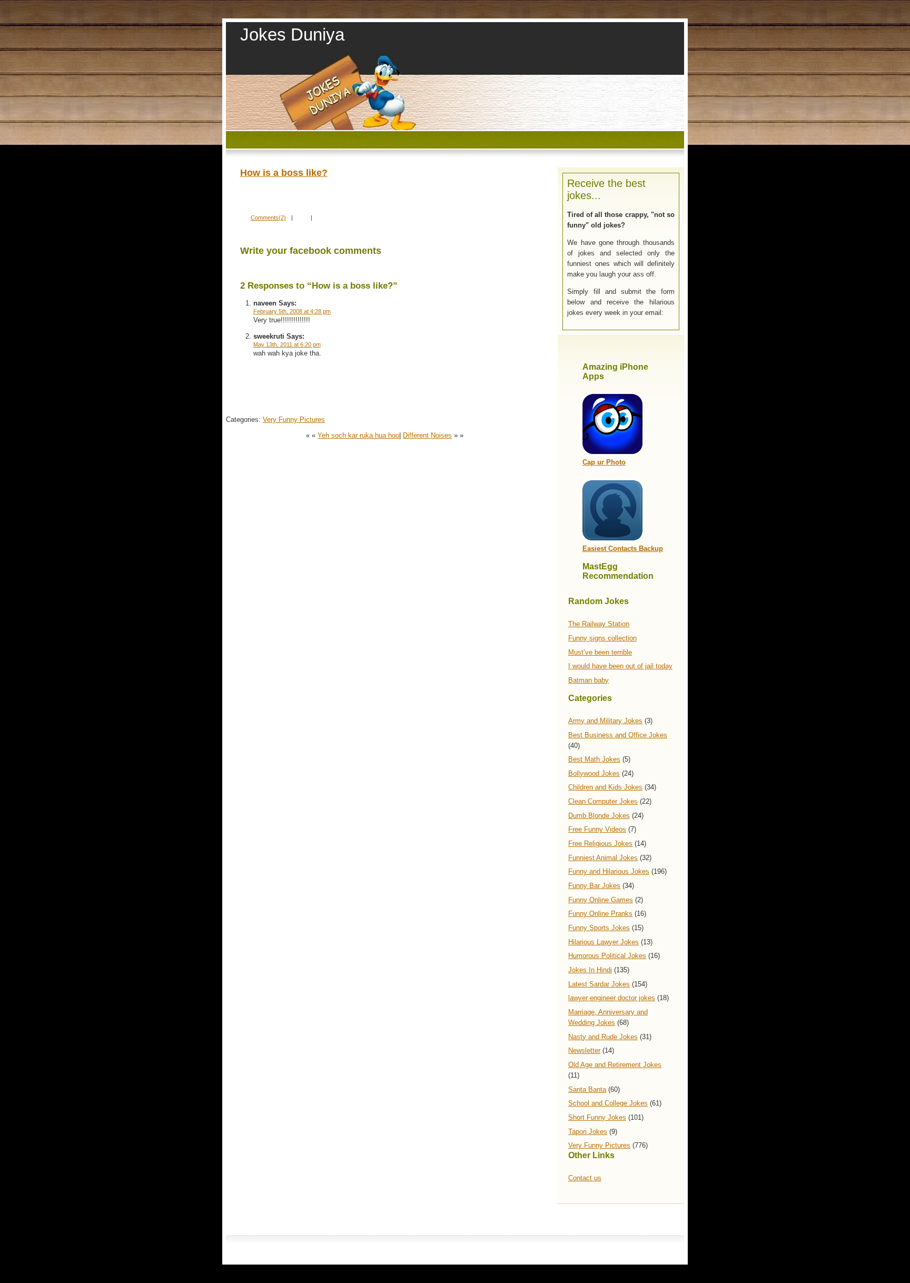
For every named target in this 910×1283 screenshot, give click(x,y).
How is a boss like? (284, 172)
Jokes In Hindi (590, 970)
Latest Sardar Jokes (599, 984)
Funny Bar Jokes (594, 886)
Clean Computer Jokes (603, 801)
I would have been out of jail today (620, 666)
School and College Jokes (608, 1103)
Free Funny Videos (597, 829)
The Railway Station (598, 624)
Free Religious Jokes (600, 843)
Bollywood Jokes (594, 773)
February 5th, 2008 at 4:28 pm (292, 311)
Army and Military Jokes (605, 721)
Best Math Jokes (594, 759)
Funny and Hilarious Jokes (608, 871)
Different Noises (427, 435)
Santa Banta (587, 1089)
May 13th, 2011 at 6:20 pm (287, 344)
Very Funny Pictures (599, 1145)
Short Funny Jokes (597, 1117)
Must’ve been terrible (600, 652)
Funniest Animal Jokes (603, 858)
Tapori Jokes (587, 1132)
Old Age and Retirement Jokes (614, 1065)
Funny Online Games (600, 900)
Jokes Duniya (292, 34)
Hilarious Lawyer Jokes (603, 942)
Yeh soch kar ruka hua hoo (358, 435)
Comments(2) (268, 217)
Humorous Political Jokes (607, 956)
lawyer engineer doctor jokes (611, 998)
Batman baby (588, 680)
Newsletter (584, 1050)
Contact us (584, 1178)
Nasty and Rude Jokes (603, 1037)
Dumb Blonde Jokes (599, 816)
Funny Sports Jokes (599, 928)
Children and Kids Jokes (605, 787)
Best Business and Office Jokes (617, 735)
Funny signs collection (602, 638)
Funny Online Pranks (600, 913)
